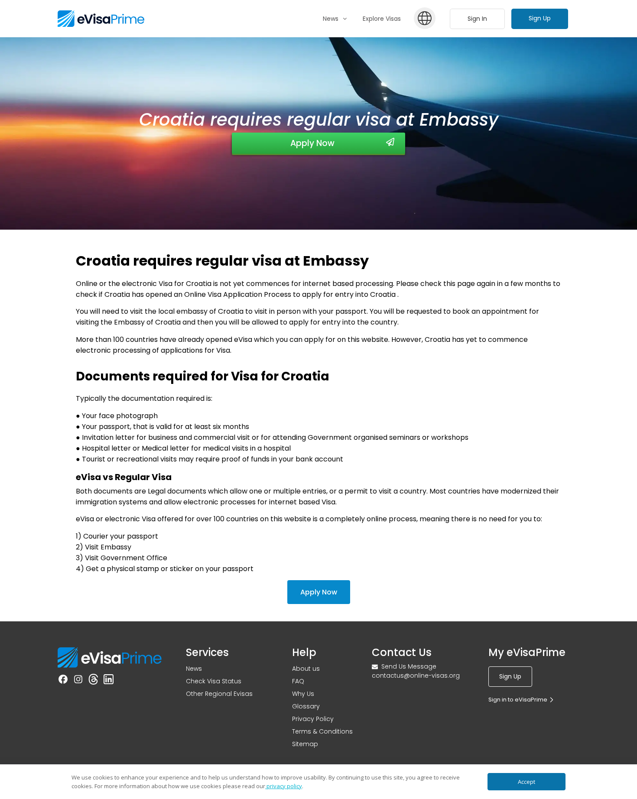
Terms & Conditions (322, 731)
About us (306, 668)
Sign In (477, 18)
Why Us (303, 693)
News (194, 668)
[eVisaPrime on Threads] (93, 681)
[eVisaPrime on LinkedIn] (108, 681)
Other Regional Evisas (219, 693)
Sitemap (305, 744)
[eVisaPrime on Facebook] (63, 681)
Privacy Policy (313, 719)
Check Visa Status (213, 681)
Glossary (306, 706)
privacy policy (283, 786)
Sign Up (540, 18)
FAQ (298, 681)
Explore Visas (382, 18)
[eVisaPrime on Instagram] (78, 681)
